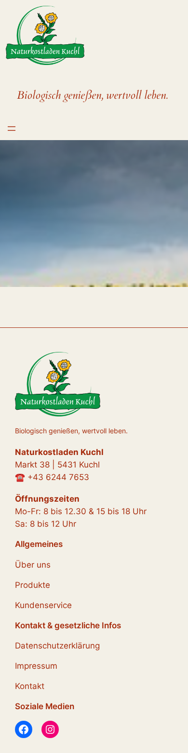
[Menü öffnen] (11, 128)
